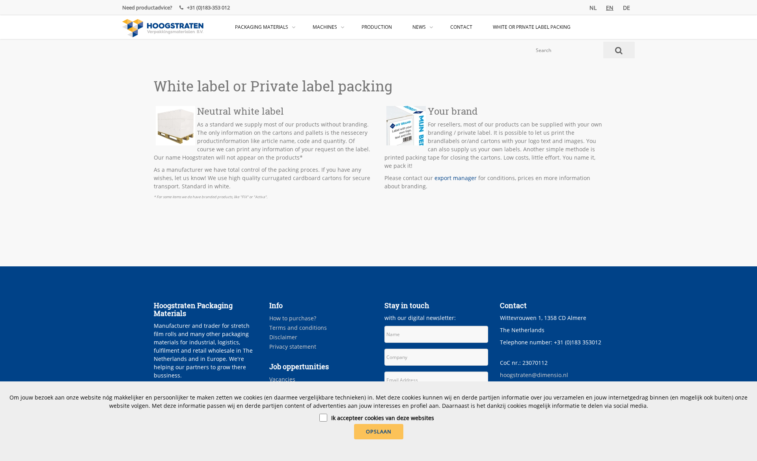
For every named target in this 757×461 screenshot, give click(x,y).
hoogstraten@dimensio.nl (534, 375)
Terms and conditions (298, 327)
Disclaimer (283, 337)
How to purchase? (292, 318)
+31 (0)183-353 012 (208, 7)
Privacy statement (292, 346)
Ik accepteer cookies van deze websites (382, 418)
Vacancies (282, 379)
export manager (455, 178)
